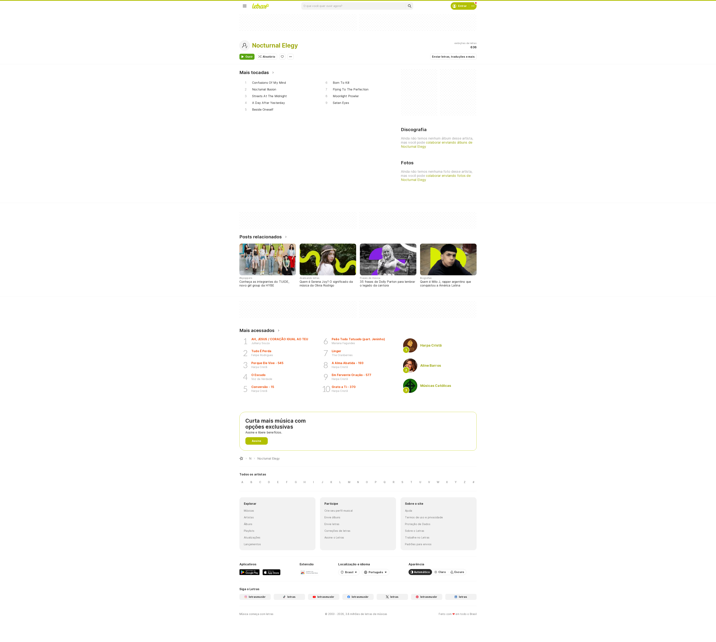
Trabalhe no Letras (417, 537)
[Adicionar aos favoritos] (282, 57)
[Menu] (244, 6)
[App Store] (271, 572)
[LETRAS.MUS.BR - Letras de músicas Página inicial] (260, 6)
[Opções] (290, 57)
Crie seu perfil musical (338, 510)
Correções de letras (337, 530)
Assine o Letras (334, 537)
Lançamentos (252, 544)
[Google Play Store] (249, 572)
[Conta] (473, 6)
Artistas (249, 517)
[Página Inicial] (241, 458)
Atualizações (252, 537)
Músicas (249, 510)
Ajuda (408, 510)
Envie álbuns (332, 517)
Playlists (249, 530)
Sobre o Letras (414, 530)
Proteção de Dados (417, 524)
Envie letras (332, 524)
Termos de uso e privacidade (424, 517)
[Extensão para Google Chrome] (309, 572)
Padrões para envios (418, 544)
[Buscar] (409, 6)
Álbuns (248, 524)
